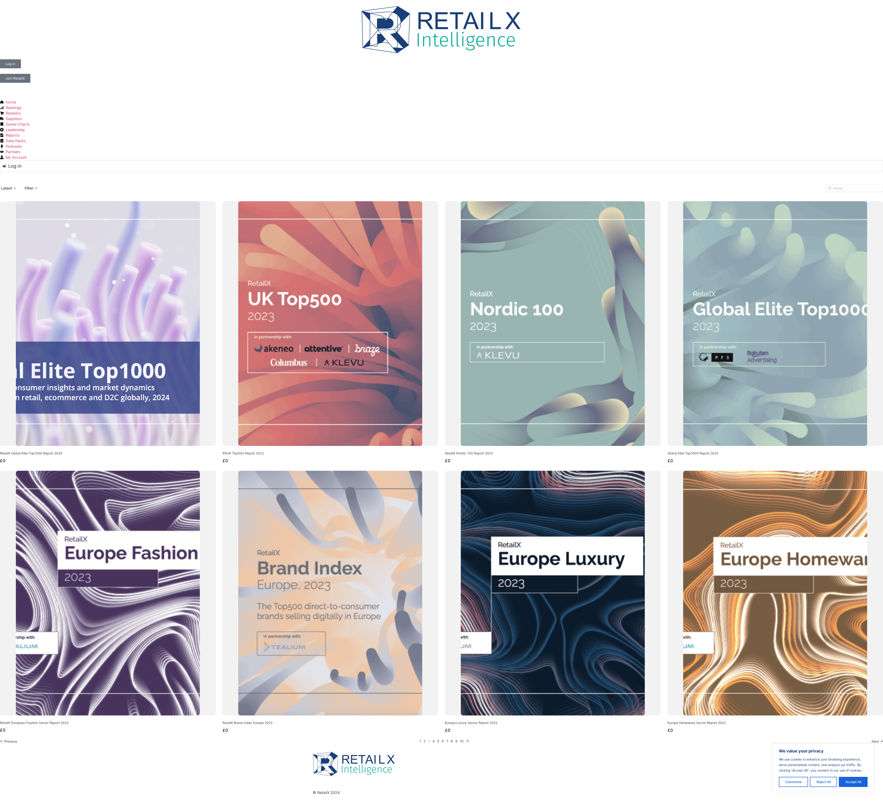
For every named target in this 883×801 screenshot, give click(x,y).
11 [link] (467, 741)
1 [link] (420, 741)
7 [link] (447, 741)
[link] (8, 741)
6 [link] (443, 741)
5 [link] (438, 741)
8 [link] (452, 741)
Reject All (824, 782)
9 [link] (456, 741)
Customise (794, 782)
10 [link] (462, 741)
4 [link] (434, 741)
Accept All (853, 782)
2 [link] (424, 741)
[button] (9, 188)
